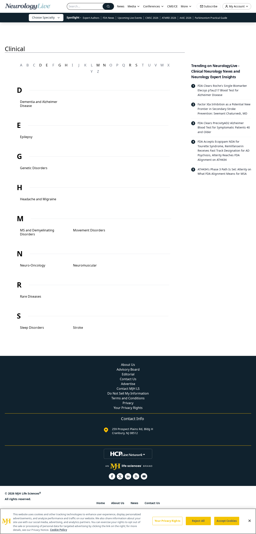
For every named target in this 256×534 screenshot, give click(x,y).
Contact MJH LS (128, 388)
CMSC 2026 (151, 18)
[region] (128, 521)
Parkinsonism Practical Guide (211, 18)
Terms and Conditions (128, 398)
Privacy (128, 403)
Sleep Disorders (32, 327)
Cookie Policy (58, 530)
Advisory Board (128, 369)
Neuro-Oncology (32, 265)
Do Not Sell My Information (128, 393)
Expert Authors (91, 18)
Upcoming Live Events (130, 18)
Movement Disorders (89, 230)
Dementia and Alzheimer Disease (38, 104)
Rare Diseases (30, 296)
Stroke (78, 327)
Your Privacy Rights (128, 408)
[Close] (249, 520)
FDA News (108, 18)
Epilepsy (26, 137)
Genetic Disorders (33, 168)
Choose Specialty (43, 17)
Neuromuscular (85, 265)
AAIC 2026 (185, 18)
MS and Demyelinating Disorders (37, 232)
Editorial (128, 374)
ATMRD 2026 (169, 18)
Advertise (128, 384)
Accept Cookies (227, 521)
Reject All (198, 521)
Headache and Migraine (38, 199)
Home (100, 503)
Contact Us (128, 379)
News (120, 6)
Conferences (151, 6)
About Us (128, 364)
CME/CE (172, 6)
